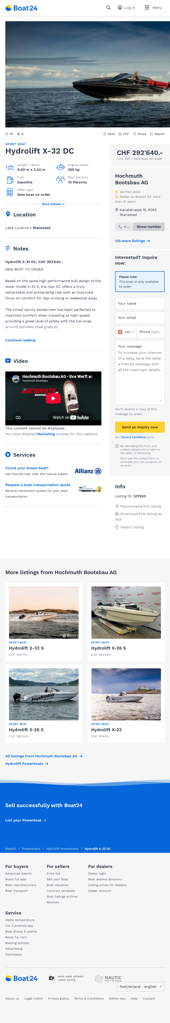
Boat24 (10, 848)
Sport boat (15, 144)
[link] (43, 622)
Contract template (61, 890)
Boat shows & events (21, 931)
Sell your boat (57, 879)
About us (12, 998)
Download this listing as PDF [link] (138, 517)
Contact (149, 998)
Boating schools (17, 943)
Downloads (13, 954)
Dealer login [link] (97, 873)
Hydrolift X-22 (106, 729)
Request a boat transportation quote (37, 485)
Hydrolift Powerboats (24, 763)
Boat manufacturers (20, 885)
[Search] (109, 8)
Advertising (13, 948)
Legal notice (33, 998)
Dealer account (99, 890)
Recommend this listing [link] (140, 506)
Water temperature (20, 920)
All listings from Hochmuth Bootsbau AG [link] (41, 756)
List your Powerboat (23, 820)
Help (134, 998)
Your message (130, 346)
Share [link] (141, 134)
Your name (127, 303)
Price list (53, 873)
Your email (127, 317)
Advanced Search (18, 873)
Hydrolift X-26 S (108, 648)
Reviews (53, 902)
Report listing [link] (132, 527)
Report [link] (160, 134)
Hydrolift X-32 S (26, 648)
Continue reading (20, 340)
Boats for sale (15, 879)
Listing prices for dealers (107, 885)
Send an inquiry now (140, 427)
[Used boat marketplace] (21, 8)
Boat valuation (58, 885)
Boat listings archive (62, 896)
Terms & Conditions (133, 437)
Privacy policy (58, 998)
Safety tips (117, 998)
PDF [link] (126, 134)
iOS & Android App (19, 925)
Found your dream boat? (26, 468)
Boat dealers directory (105, 879)
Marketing (46, 434)
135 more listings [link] (130, 241)
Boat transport (16, 890)
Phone (150, 332)
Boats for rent (16, 937)
